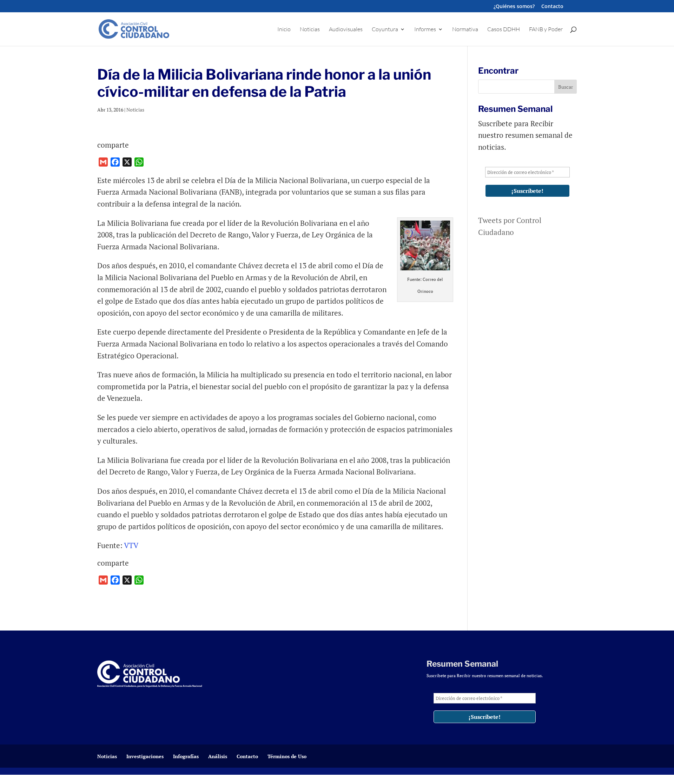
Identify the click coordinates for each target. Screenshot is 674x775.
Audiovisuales (346, 30)
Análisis (217, 756)
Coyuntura (385, 30)
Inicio (284, 30)
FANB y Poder (546, 30)
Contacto (552, 6)
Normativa (465, 30)
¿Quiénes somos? (514, 6)
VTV (131, 545)
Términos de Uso (286, 756)
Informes (425, 30)
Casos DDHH (503, 30)
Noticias (310, 30)
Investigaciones (145, 756)
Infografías (186, 756)
